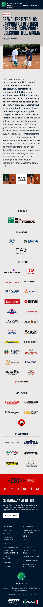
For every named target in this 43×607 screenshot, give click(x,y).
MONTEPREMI (28, 526)
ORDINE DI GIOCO (9, 526)
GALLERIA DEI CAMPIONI (7, 558)
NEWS (25, 536)
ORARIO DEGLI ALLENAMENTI (8, 538)
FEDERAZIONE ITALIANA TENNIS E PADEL (31, 531)
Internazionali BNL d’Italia (11, 5)
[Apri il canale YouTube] (25, 488)
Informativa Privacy (30, 595)
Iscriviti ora (11, 515)
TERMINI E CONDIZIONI (31, 557)
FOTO (25, 540)
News (4, 10)
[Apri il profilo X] (18, 488)
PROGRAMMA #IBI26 (10, 547)
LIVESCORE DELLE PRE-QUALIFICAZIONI (10, 552)
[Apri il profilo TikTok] (31, 488)
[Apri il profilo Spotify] (37, 488)
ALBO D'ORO (7, 562)
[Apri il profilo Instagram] (6, 488)
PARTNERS (26, 547)
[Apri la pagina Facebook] (12, 488)
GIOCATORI (7, 543)
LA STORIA (6, 566)
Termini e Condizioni (13, 595)
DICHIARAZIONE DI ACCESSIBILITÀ (29, 565)
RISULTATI (6, 534)
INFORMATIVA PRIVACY (31, 560)
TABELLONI (7, 530)
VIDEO (25, 543)
